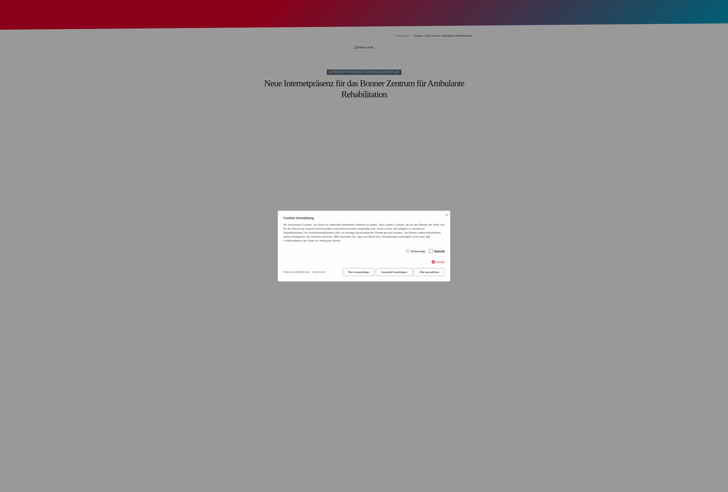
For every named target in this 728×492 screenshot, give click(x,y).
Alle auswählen (429, 272)
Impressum (319, 271)
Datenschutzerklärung (296, 271)
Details (441, 262)
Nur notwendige (358, 272)
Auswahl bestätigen (394, 272)
